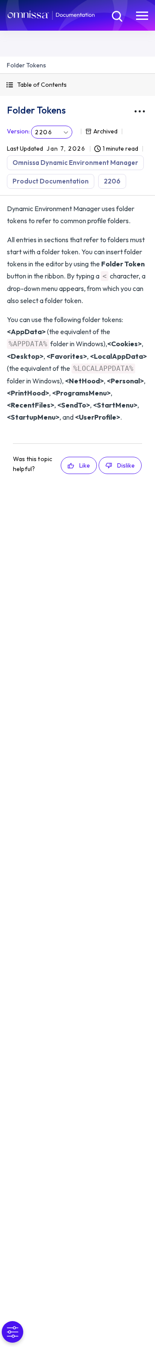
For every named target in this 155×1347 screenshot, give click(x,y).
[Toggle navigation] (142, 15)
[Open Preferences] (12, 1332)
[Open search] (116, 15)
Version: (18, 131)
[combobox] (51, 132)
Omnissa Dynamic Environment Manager (75, 162)
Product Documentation (50, 181)
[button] (77, 85)
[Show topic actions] (139, 111)
